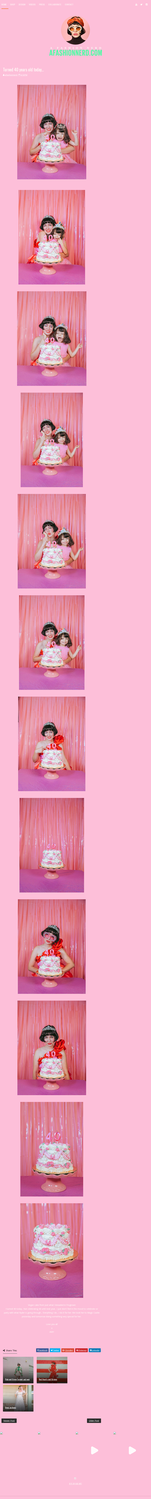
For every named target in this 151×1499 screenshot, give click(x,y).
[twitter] (141, 4)
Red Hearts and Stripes (48, 1379)
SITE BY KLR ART (75, 1483)
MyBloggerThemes (49, 1486)
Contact (69, 4)
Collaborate (54, 4)
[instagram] (146, 4)
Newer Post (9, 1420)
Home (4, 4)
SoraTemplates (19, 1486)
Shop (12, 4)
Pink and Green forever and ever (17, 1379)
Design (22, 4)
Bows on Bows (10, 1407)
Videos (32, 4)
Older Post (94, 1420)
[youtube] (136, 4)
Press (42, 4)
